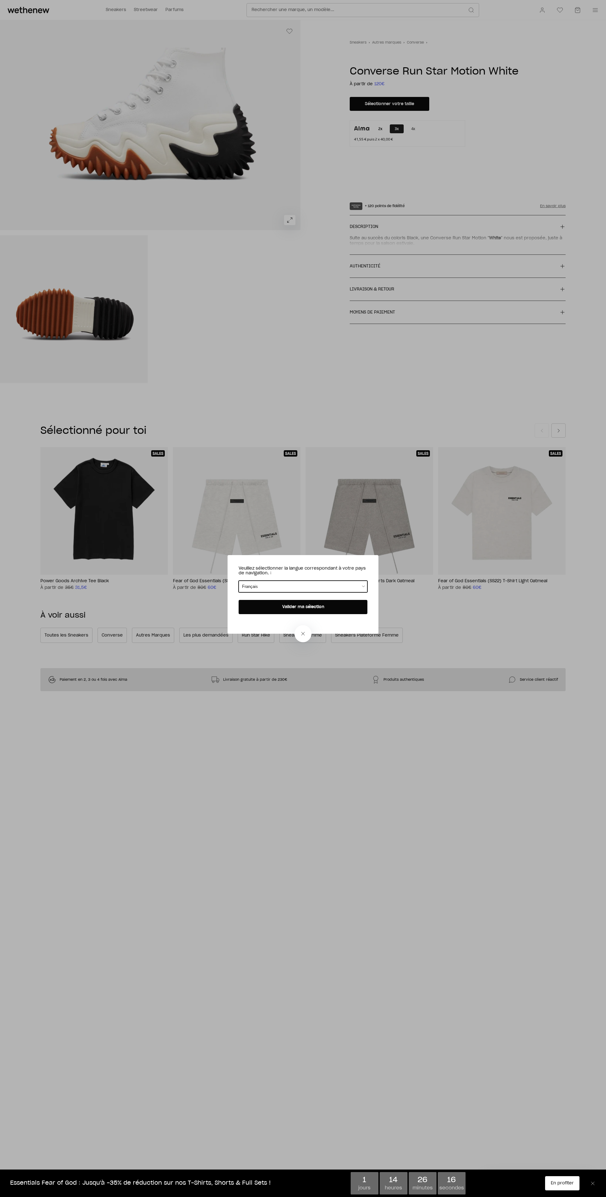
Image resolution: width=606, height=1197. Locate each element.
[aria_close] (303, 633)
